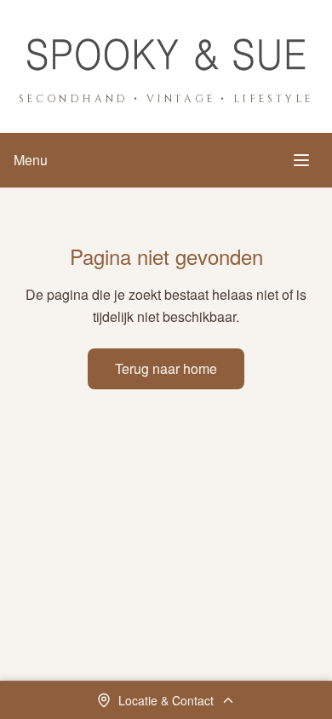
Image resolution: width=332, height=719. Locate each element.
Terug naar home (166, 368)
